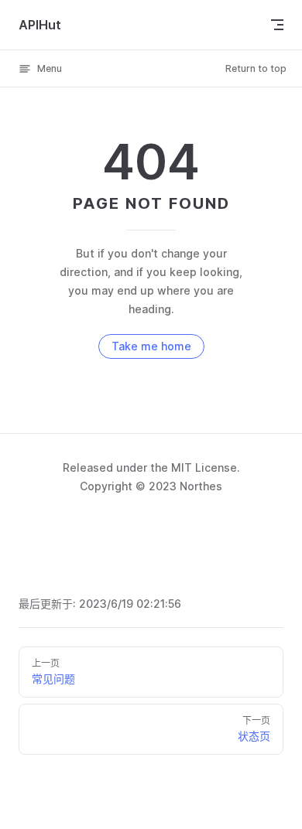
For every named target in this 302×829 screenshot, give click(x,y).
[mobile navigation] (277, 24)
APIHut (40, 24)
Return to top (256, 68)
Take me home (151, 346)
